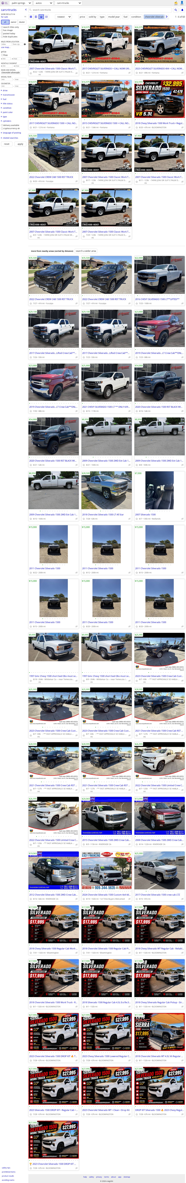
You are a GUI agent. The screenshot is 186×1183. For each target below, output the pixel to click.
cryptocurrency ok (11, 128)
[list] (30, 16)
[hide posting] (76, 73)
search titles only (11, 27)
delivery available (11, 125)
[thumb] (36, 16)
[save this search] (182, 9)
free (6, 55)
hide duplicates (10, 36)
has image (8, 30)
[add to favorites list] (30, 73)
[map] (46, 16)
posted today (9, 33)
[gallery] (41, 16)
